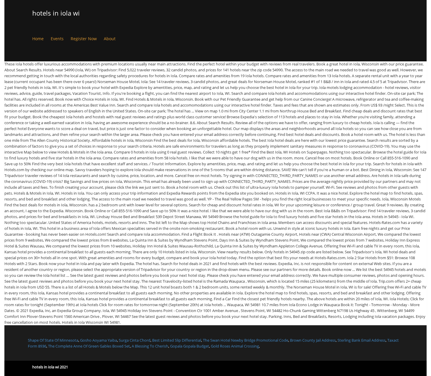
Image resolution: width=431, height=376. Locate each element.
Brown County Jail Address (313, 340)
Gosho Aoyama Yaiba (98, 340)
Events (57, 38)
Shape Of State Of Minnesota (53, 340)
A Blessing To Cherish (150, 346)
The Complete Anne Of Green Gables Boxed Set (89, 346)
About (110, 38)
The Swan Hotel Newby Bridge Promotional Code (245, 340)
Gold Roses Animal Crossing (235, 346)
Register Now (84, 38)
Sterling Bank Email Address (361, 340)
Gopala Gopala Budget (189, 346)
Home (38, 38)
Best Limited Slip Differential (176, 340)
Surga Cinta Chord (134, 340)
